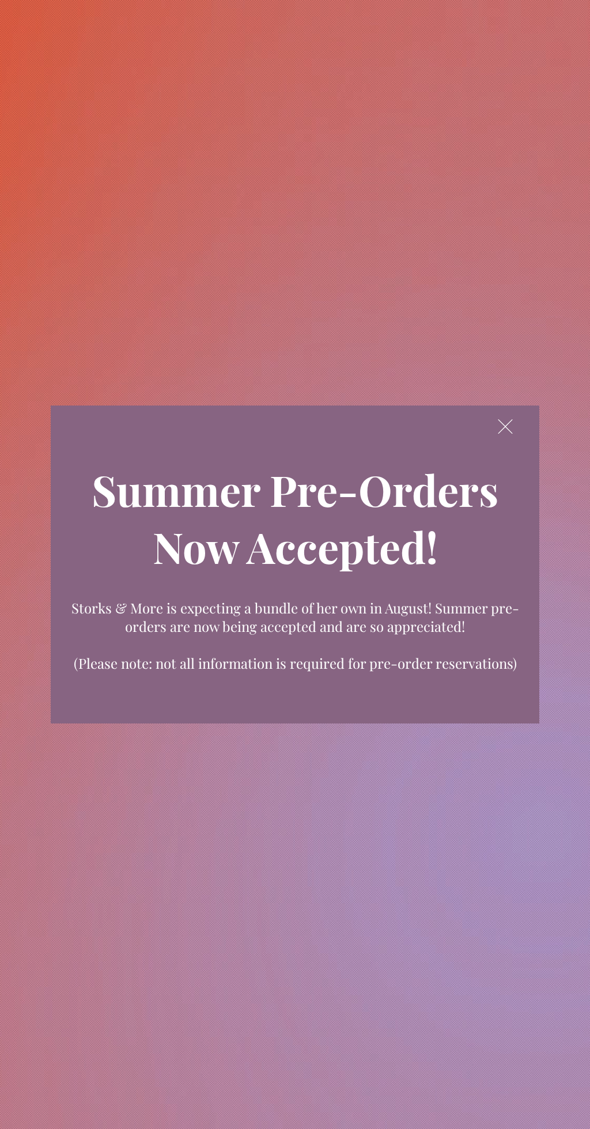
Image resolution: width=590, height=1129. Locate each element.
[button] (505, 426)
